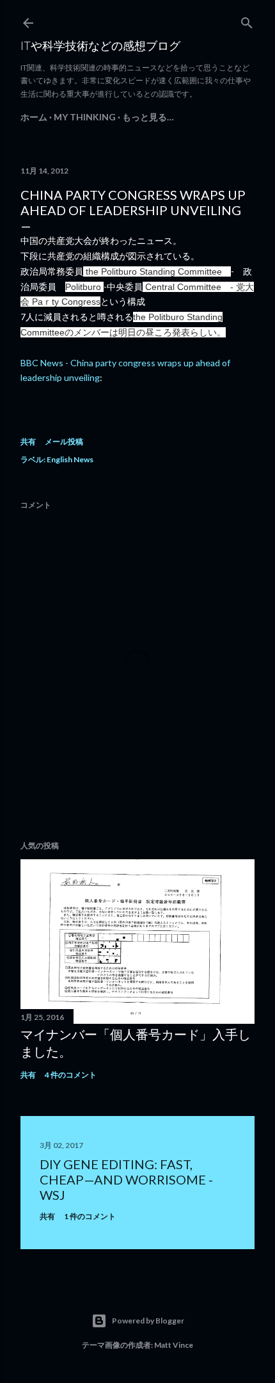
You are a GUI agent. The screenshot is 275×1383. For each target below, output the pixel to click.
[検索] (247, 20)
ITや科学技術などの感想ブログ (100, 45)
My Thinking (85, 116)
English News (70, 459)
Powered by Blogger (148, 1320)
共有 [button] (28, 441)
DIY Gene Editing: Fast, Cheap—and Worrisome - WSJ (126, 1179)
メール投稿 (64, 441)
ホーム (33, 116)
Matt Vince (173, 1345)
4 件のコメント (71, 1075)
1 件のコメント (90, 1216)
